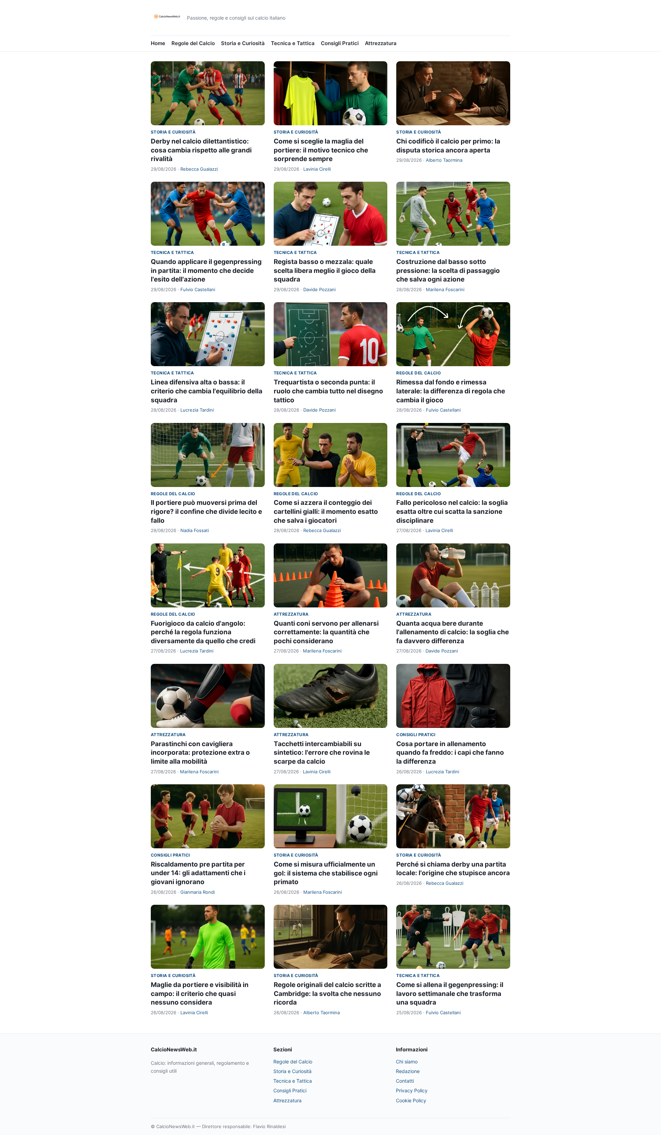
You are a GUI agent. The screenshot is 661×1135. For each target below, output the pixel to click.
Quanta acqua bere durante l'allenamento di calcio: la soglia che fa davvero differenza (452, 632)
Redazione (408, 1071)
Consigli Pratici (340, 43)
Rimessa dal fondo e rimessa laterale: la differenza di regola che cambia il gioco (450, 391)
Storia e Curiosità (243, 43)
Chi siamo (407, 1061)
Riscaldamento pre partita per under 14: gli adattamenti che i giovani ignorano (198, 873)
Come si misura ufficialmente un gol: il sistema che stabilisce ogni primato (326, 873)
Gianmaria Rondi (197, 892)
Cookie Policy (411, 1100)
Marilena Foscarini (445, 289)
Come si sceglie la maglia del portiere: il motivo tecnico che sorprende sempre (321, 150)
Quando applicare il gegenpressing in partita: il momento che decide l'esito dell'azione (206, 270)
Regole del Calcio (193, 43)
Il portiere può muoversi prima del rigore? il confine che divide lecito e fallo (206, 511)
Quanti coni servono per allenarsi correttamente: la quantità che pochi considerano (326, 632)
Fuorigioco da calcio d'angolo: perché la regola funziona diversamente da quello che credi (203, 632)
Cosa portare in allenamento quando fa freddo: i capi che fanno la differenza (450, 752)
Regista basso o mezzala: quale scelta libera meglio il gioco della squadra (325, 270)
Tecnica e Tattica (293, 43)
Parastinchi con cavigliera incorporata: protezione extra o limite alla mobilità (200, 752)
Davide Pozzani (319, 289)
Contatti (405, 1081)
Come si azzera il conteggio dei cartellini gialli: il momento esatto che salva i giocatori (326, 511)
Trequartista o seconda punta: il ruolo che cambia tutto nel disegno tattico (328, 391)
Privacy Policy (412, 1090)
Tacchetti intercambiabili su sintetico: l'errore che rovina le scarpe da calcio (322, 752)
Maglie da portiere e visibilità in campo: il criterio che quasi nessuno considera (200, 993)
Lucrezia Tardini (197, 410)
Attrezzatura (381, 43)
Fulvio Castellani (197, 289)
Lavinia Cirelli (317, 169)
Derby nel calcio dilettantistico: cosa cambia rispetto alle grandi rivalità (201, 150)
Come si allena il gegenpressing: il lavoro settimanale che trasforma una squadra (449, 993)
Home (158, 43)
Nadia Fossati (194, 530)
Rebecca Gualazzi (199, 169)
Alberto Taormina (444, 160)
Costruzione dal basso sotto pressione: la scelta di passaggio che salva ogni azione (448, 270)
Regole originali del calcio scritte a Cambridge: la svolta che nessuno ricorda (327, 993)
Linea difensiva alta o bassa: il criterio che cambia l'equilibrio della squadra (206, 391)
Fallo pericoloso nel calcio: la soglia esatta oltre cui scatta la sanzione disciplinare (452, 511)
